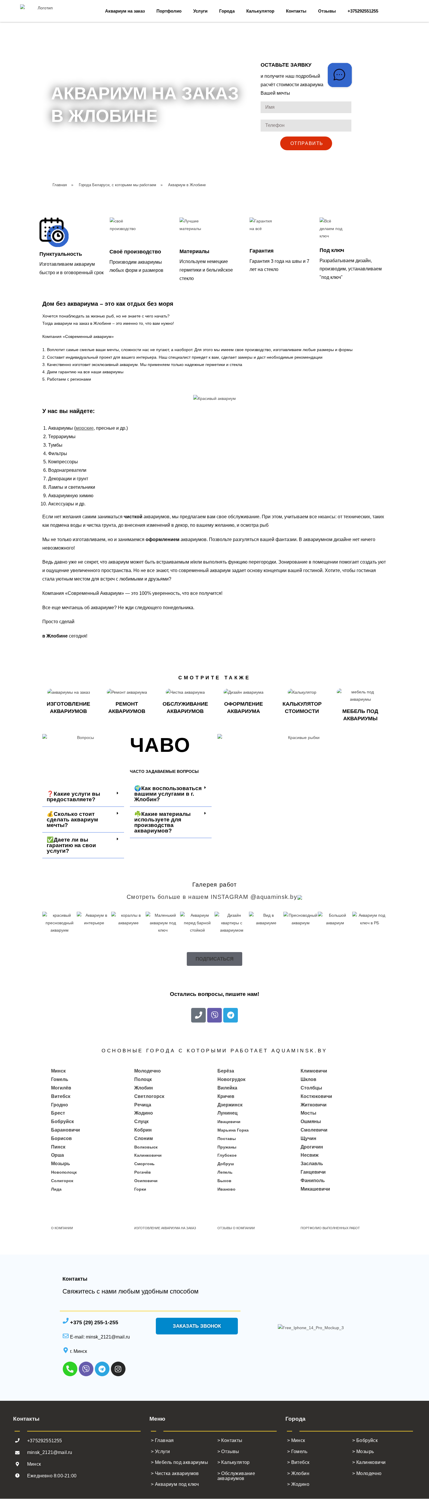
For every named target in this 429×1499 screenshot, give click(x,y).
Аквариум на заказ (125, 10)
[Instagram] (118, 1369)
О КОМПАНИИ (62, 1228)
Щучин (308, 1138)
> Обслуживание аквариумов (236, 1476)
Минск (58, 1070)
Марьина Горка (233, 1130)
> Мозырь (363, 1451)
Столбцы (311, 1087)
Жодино (143, 1113)
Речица (142, 1104)
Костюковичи (316, 1096)
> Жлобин (298, 1473)
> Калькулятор (233, 1462)
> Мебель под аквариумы (179, 1462)
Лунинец (227, 1113)
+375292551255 (363, 10)
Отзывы (327, 10)
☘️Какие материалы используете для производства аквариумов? (162, 822)
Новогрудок (231, 1079)
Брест (58, 1113)
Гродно (59, 1104)
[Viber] (214, 1015)
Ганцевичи (313, 1172)
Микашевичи (315, 1189)
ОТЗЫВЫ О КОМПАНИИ (236, 1228)
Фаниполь (313, 1180)
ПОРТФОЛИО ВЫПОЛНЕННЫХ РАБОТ (330, 1228)
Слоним (143, 1138)
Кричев (225, 1096)
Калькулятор (260, 10)
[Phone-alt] (70, 1369)
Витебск (60, 1096)
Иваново (226, 1189)
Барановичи (65, 1129)
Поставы (226, 1138)
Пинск (58, 1146)
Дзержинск (230, 1104)
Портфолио (169, 10)
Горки (140, 1189)
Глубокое (227, 1155)
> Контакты (230, 1440)
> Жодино (298, 1484)
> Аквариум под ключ (175, 1484)
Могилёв (61, 1087)
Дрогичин (312, 1146)
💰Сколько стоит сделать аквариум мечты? (72, 819)
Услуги (200, 10)
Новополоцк (64, 1172)
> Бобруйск (365, 1440)
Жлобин (143, 1087)
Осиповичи (146, 1180)
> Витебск (298, 1462)
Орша (57, 1155)
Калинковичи (148, 1155)
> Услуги (160, 1451)
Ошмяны (311, 1121)
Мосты (308, 1113)
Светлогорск (149, 1096)
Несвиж (309, 1155)
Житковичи (314, 1104)
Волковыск (146, 1147)
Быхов (224, 1180)
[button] (83, 797)
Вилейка (227, 1087)
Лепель (225, 1172)
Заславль (312, 1163)
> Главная (163, 1440)
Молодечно (147, 1070)
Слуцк (141, 1121)
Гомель (59, 1079)
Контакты (296, 10)
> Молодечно (366, 1473)
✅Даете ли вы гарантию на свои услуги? (71, 845)
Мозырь (60, 1163)
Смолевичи (314, 1129)
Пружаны (226, 1147)
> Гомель (297, 1451)
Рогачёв (142, 1172)
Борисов (61, 1138)
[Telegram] (230, 1015)
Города (227, 10)
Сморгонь (144, 1163)
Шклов (308, 1079)
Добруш (225, 1163)
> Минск (296, 1440)
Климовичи (314, 1070)
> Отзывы (228, 1451)
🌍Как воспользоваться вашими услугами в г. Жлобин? (168, 793)
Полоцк (143, 1079)
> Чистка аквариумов (175, 1473)
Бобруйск (62, 1121)
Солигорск (62, 1180)
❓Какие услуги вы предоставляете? (73, 796)
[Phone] (198, 1015)
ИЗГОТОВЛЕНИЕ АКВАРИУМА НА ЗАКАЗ (165, 1228)
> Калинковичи (369, 1462)
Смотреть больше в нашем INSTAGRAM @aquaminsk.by (212, 897)
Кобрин (143, 1129)
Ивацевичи (228, 1121)
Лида (56, 1189)
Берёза (225, 1070)
